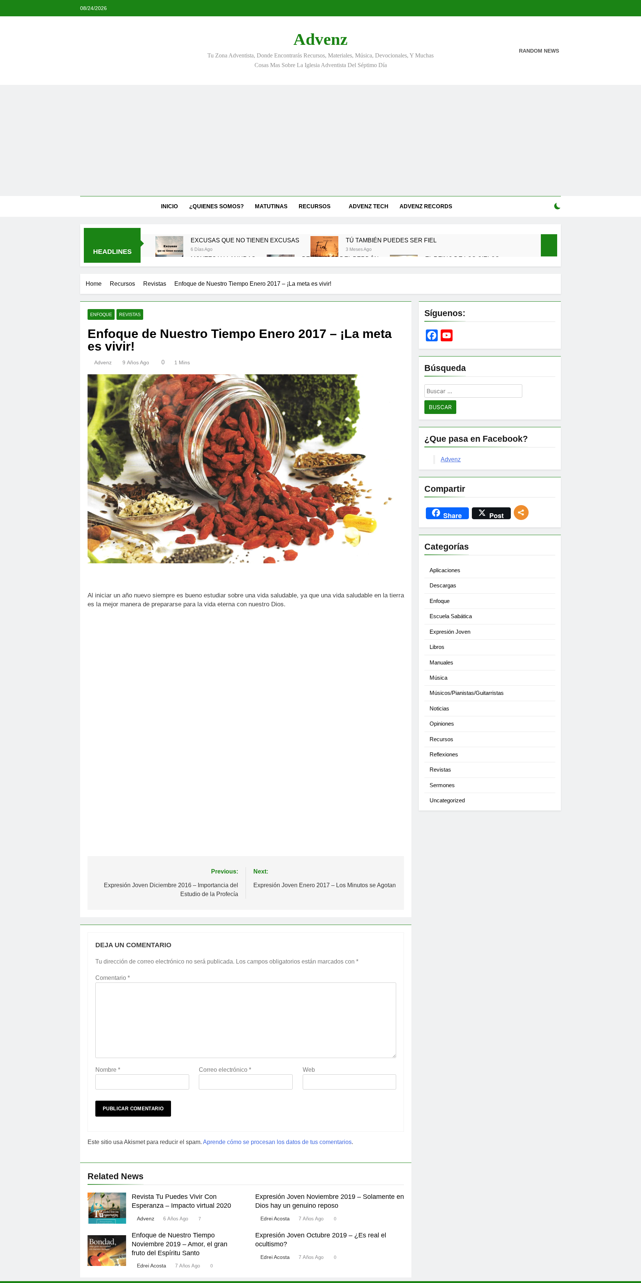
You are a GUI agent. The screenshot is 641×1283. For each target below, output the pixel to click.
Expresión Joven (450, 632)
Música (438, 677)
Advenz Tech (368, 206)
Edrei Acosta (275, 1218)
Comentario (112, 978)
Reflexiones (444, 754)
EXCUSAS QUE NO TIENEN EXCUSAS (245, 240)
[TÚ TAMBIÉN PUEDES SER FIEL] (324, 250)
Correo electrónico (225, 1070)
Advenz (320, 39)
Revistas (130, 314)
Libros (437, 647)
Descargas (443, 585)
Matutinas (271, 206)
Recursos (315, 206)
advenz (103, 362)
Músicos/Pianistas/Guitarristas (467, 693)
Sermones (442, 785)
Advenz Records (426, 206)
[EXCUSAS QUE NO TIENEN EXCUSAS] (169, 250)
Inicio (169, 206)
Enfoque (101, 314)
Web (309, 1070)
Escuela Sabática (451, 616)
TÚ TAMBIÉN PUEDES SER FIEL (391, 240)
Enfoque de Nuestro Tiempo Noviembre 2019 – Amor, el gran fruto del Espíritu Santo (179, 1244)
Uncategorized (447, 800)
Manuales (441, 662)
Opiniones (442, 723)
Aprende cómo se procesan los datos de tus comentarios (277, 1142)
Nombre (107, 1070)
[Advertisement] (320, 140)
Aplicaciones (445, 570)
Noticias (439, 708)
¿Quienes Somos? (216, 206)
